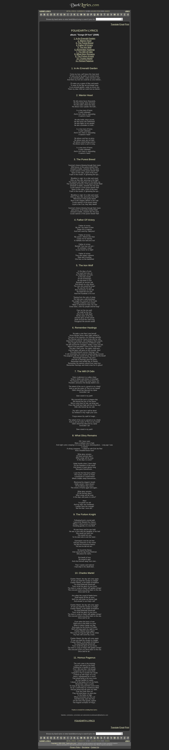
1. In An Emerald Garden (84, 38)
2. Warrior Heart (84, 41)
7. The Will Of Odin (84, 52)
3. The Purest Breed (84, 43)
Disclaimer (85, 747)
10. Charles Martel (84, 59)
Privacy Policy (75, 747)
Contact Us (95, 747)
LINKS (127, 11)
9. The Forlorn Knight (84, 56)
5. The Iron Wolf (84, 47)
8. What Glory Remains (84, 54)
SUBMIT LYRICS (45, 11)
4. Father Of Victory (84, 45)
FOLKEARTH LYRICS (84, 30)
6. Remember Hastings (84, 50)
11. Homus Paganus (84, 61)
